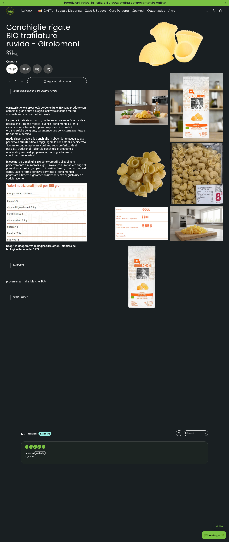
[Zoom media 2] (141, 107)
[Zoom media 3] (196, 107)
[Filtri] (179, 433)
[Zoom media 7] (196, 223)
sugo (55, 145)
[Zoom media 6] (141, 223)
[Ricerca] (207, 10)
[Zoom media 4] (141, 173)
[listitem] (172, 10)
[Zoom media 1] (169, 44)
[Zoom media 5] (196, 173)
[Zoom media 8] (141, 277)
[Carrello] (220, 10)
